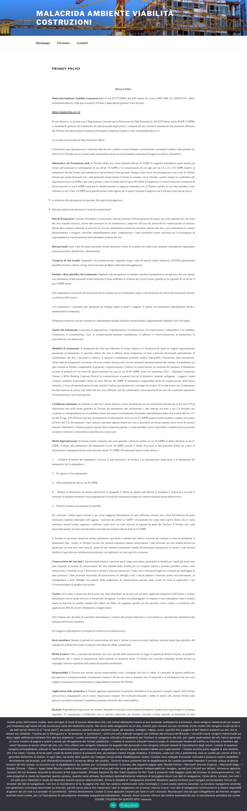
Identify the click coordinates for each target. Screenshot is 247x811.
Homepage (43, 43)
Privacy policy (129, 805)
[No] (242, 764)
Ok (113, 805)
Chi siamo (63, 43)
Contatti (82, 43)
